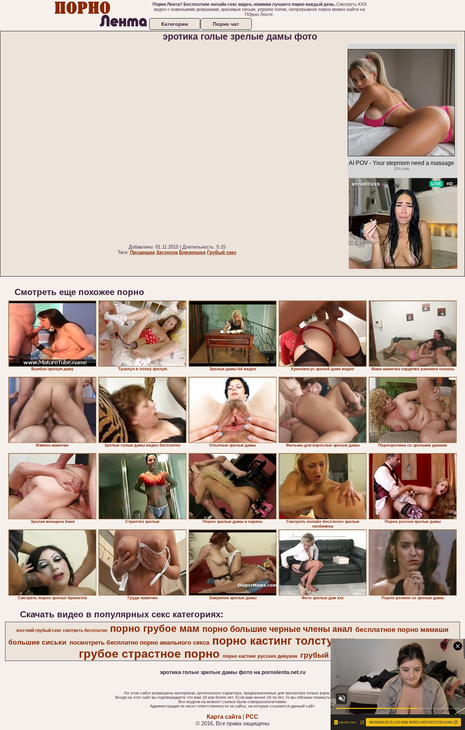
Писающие (142, 252)
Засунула (167, 252)
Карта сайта (224, 717)
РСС (252, 717)
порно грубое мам (154, 628)
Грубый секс (221, 252)
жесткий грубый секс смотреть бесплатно (61, 630)
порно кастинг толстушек (283, 640)
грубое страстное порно (149, 653)
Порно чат (226, 24)
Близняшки (192, 252)
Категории (174, 24)
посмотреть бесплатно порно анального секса (139, 642)
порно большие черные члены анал (277, 629)
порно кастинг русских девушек (260, 656)
